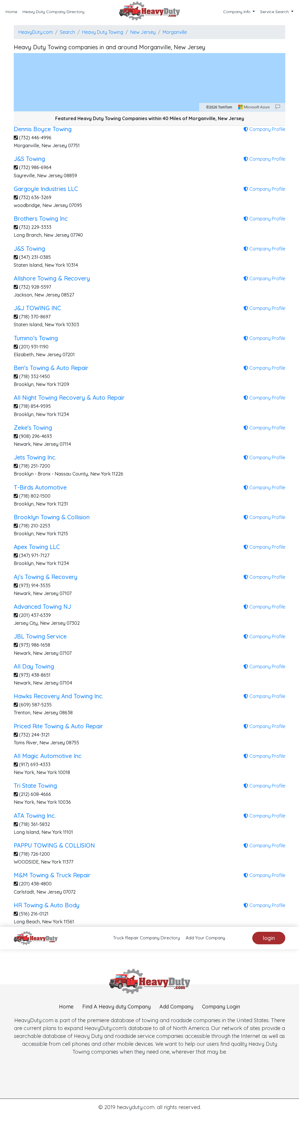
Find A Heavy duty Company (116, 1006)
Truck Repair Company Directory (146, 938)
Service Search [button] (275, 11)
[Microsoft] (254, 107)
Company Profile (266, 129)
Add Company (176, 1006)
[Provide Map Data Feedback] (278, 107)
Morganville (175, 32)
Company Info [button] (237, 11)
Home (11, 11)
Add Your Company (205, 938)
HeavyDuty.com (35, 32)
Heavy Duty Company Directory (53, 11)
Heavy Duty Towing (102, 32)
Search (67, 32)
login (269, 938)
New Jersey (143, 32)
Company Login (221, 1006)
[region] (149, 82)
